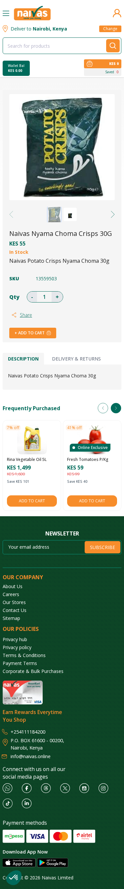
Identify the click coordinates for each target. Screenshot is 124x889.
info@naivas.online (31, 756)
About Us (12, 586)
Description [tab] (23, 359)
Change (110, 28)
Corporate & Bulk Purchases (33, 671)
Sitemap (11, 618)
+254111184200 (28, 731)
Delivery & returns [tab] (76, 359)
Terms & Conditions (24, 655)
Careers (11, 594)
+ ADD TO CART (30, 333)
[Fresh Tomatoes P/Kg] (92, 439)
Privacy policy (17, 647)
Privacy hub (15, 639)
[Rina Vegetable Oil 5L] (32, 439)
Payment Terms (20, 663)
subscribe (102, 547)
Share (26, 315)
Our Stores (14, 602)
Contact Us (14, 610)
